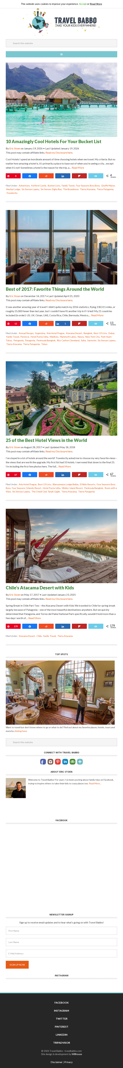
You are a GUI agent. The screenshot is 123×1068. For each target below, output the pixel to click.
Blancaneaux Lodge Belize (65, 484)
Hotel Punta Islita (39, 336)
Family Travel (68, 185)
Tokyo (44, 344)
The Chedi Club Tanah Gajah (45, 491)
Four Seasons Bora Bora (88, 185)
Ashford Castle (38, 185)
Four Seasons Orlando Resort (26, 488)
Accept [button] (82, 4)
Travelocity (11, 193)
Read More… (95, 785)
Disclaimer (56, 1063)
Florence (24, 336)
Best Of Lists (100, 333)
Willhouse (77, 1055)
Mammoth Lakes (68, 336)
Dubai (111, 333)
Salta (83, 340)
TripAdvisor (61, 1044)
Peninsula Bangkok (46, 340)
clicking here (20, 732)
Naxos (81, 336)
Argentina (40, 333)
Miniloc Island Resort (72, 488)
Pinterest (61, 1028)
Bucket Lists (54, 185)
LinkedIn (61, 1036)
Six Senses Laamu (30, 189)
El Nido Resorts (87, 484)
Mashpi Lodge (13, 189)
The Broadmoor (70, 189)
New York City (92, 336)
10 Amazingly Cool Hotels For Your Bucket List (53, 141)
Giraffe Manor (108, 185)
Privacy (68, 1063)
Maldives (54, 336)
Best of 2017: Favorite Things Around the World (55, 289)
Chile (39, 636)
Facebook (61, 1004)
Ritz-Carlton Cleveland (68, 340)
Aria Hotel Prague (55, 333)
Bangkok (88, 333)
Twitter (61, 1020)
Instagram (61, 1012)
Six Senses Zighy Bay (51, 189)
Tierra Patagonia (105, 189)
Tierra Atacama (87, 189)
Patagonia (18, 340)
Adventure (24, 185)
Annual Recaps (26, 333)
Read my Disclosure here (58, 152)
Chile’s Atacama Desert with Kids (40, 587)
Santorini (91, 340)
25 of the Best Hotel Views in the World (46, 440)
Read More (78, 167)
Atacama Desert (74, 333)
